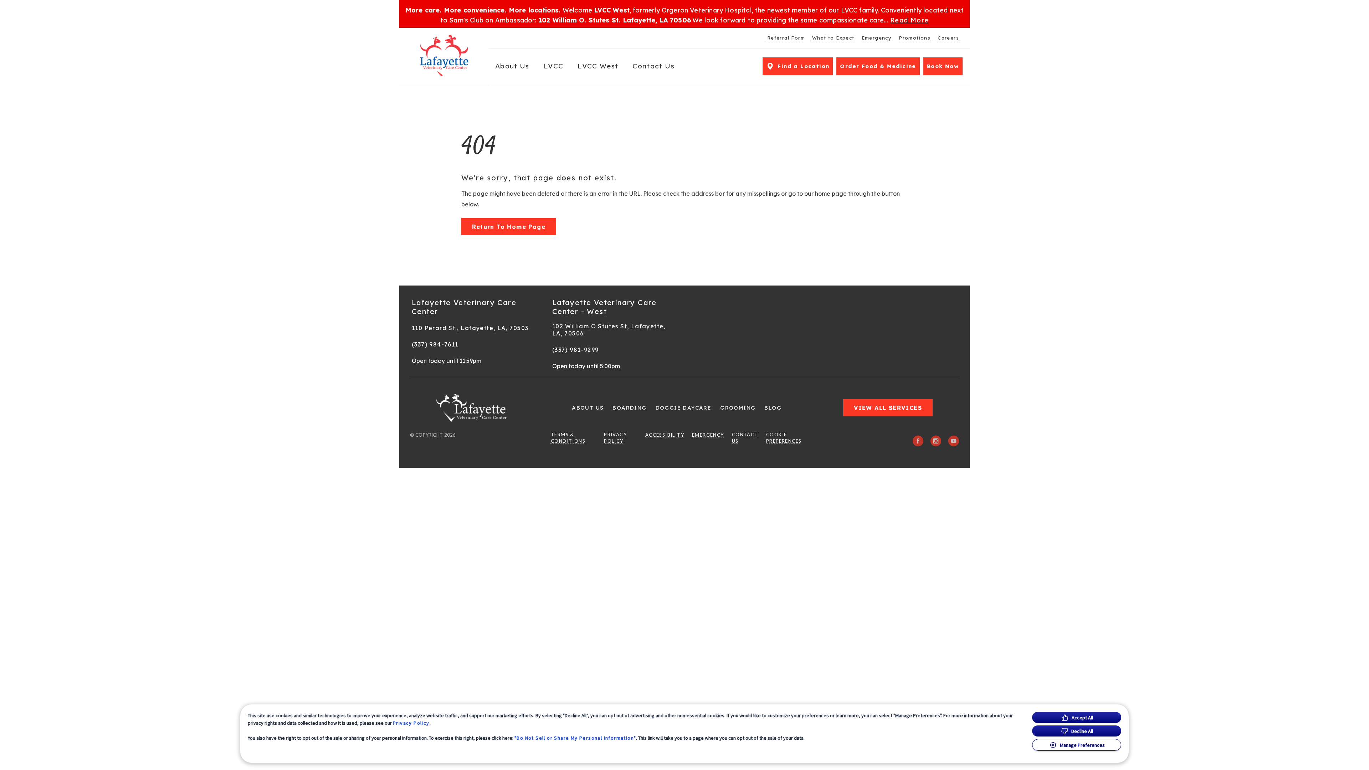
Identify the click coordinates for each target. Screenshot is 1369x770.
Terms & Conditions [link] (568, 438)
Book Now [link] (943, 66)
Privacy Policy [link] (615, 438)
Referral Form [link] (786, 38)
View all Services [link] (888, 407)
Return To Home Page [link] (509, 226)
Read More (909, 20)
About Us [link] (588, 408)
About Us (512, 66)
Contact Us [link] (653, 66)
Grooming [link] (737, 408)
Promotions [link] (914, 38)
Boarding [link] (629, 408)
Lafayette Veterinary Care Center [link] (464, 307)
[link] (445, 56)
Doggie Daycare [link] (684, 408)
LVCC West (598, 66)
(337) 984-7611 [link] (435, 344)
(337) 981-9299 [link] (575, 349)
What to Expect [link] (833, 38)
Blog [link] (772, 408)
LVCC (553, 66)
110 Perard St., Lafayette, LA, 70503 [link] (470, 328)
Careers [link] (948, 38)
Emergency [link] (877, 38)
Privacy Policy (411, 723)
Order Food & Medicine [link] (878, 66)
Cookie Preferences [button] (783, 438)
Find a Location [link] (803, 66)
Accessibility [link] (664, 435)
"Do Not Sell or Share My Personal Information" (575, 738)
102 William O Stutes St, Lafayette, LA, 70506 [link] (609, 330)
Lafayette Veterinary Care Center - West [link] (604, 307)
